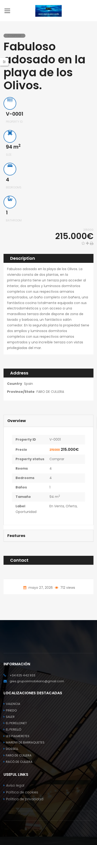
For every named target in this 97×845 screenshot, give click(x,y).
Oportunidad (26, 511)
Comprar (56, 459)
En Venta (56, 506)
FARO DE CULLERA (50, 391)
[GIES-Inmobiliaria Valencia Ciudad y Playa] (48, 10)
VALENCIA (13, 704)
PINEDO (11, 710)
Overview (16, 420)
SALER (10, 717)
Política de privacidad (24, 799)
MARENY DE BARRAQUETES (25, 742)
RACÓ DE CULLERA (19, 762)
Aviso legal (15, 785)
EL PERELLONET (16, 723)
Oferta (71, 506)
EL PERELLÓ (13, 729)
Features (16, 535)
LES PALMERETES (17, 736)
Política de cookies (22, 792)
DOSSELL (12, 749)
